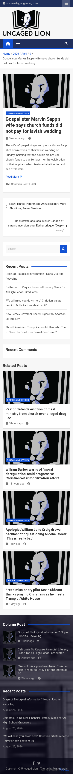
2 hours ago (28, 657)
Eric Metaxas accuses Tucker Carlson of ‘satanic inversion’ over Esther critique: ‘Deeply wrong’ (36, 225)
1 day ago (15, 543)
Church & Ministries (18, 113)
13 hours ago (17, 483)
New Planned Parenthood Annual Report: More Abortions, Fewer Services (37, 206)
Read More (12, 176)
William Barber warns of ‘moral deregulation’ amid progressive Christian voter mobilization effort (32, 473)
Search (63, 249)
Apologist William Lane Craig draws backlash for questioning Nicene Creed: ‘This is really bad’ (36, 534)
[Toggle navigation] (18, 43)
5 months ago (17, 138)
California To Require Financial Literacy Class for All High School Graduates (43, 651)
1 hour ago (27, 640)
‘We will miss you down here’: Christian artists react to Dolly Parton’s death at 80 (43, 670)
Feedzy (64, 769)
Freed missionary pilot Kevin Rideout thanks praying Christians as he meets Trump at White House (35, 594)
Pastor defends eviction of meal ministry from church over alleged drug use (36, 413)
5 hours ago (16, 423)
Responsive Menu (66, 3)
